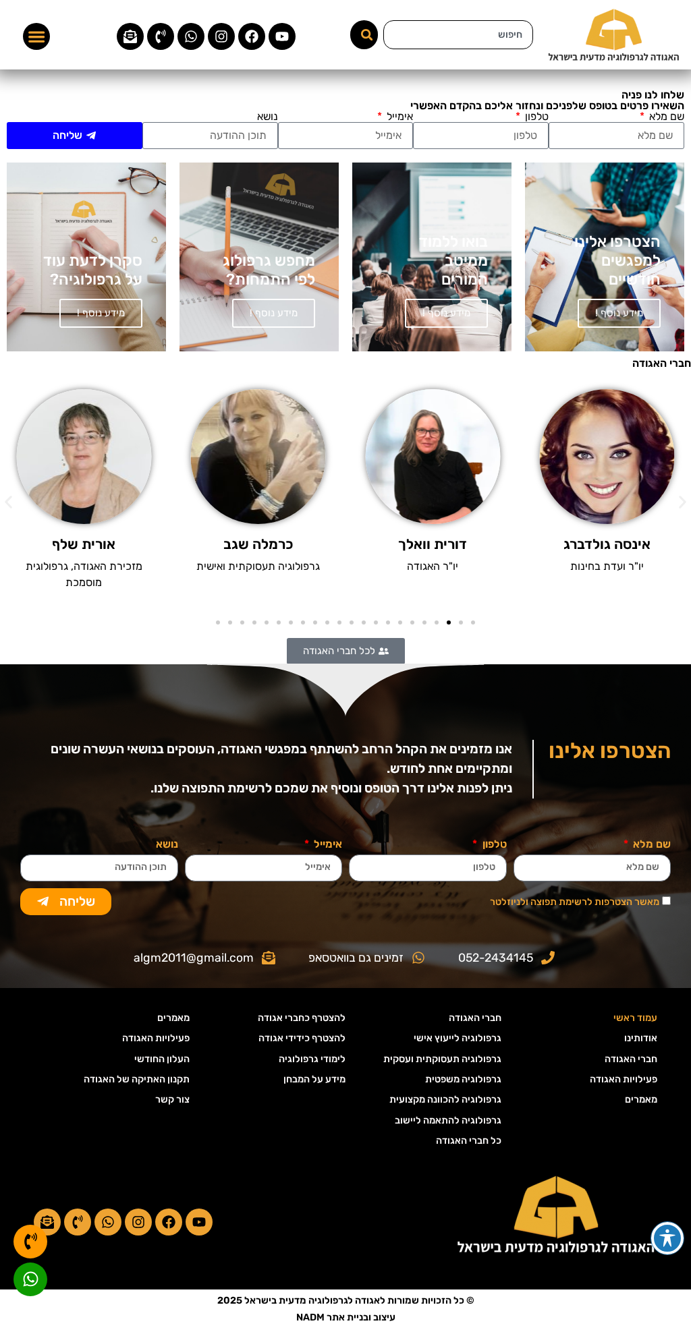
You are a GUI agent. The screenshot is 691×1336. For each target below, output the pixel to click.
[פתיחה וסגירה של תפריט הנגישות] (667, 1238)
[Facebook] (251, 36)
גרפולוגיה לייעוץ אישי (457, 1038)
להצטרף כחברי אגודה (302, 1018)
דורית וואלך (607, 544)
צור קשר (172, 1099)
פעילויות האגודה (623, 1079)
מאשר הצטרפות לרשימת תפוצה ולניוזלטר (574, 901)
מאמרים (641, 1099)
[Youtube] (282, 36)
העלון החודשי (162, 1059)
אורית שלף (258, 544)
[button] (36, 36)
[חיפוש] (364, 34)
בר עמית (84, 544)
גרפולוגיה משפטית (463, 1079)
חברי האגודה (631, 1059)
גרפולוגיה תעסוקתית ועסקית (442, 1059)
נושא (267, 116)
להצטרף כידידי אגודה (302, 1038)
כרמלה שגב (433, 544)
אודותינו (640, 1038)
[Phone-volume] (160, 36)
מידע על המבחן (314, 1079)
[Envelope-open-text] (130, 36)
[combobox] (458, 34)
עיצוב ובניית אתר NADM (345, 1317)
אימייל (398, 116)
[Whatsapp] (190, 36)
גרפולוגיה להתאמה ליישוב (448, 1120)
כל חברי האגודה (468, 1140)
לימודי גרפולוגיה (312, 1059)
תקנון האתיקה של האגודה (137, 1079)
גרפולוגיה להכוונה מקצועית (445, 1099)
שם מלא (665, 116)
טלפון (535, 116)
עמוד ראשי (635, 1018)
